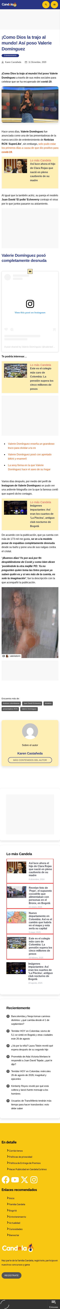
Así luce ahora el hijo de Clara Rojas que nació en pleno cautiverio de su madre (42, 172)
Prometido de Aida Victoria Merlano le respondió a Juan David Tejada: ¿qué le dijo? (31, 1060)
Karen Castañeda (13, 62)
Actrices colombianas (11, 703)
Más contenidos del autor (30, 760)
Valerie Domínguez (29, 709)
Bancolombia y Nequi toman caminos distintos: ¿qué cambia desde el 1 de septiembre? (30, 1020)
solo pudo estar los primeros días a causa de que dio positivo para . (30, 148)
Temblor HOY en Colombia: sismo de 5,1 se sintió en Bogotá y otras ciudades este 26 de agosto (32, 1035)
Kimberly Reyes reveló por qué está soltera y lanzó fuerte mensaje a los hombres (30, 1090)
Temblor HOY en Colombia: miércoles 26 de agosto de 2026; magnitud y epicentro (31, 1075)
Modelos (48, 703)
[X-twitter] (24, 1180)
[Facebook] (6, 1180)
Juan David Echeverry (32, 703)
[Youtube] (15, 1180)
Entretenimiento (10, 55)
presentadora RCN (10, 709)
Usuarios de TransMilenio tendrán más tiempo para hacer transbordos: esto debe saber (31, 1104)
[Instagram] (34, 1180)
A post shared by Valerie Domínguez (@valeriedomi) (30, 346)
